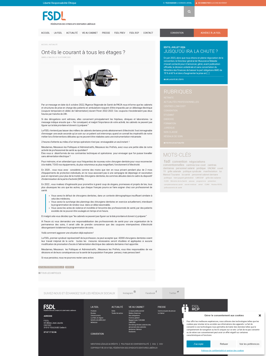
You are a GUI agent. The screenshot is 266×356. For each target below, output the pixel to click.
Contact (148, 33)
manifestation (210, 171)
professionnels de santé (173, 188)
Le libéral (161, 313)
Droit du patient (134, 318)
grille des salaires (213, 178)
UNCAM (211, 168)
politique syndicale (192, 171)
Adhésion (94, 322)
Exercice (69, 267)
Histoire (93, 311)
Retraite (169, 97)
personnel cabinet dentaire (205, 174)
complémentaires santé (173, 185)
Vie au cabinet (90, 33)
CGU (154, 344)
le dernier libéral (178, 3)
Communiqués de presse (166, 311)
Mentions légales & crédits (104, 344)
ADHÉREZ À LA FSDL (211, 33)
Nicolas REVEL (216, 185)
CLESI (166, 181)
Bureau (93, 313)
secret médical (190, 185)
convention (179, 161)
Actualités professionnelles (51, 267)
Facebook (150, 293)
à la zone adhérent (212, 3)
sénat (200, 185)
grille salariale (174, 171)
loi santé (186, 174)
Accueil (45, 33)
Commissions (96, 315)
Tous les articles (50, 273)
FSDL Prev (119, 33)
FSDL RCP (134, 33)
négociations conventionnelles (184, 163)
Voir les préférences (249, 344)
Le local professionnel (136, 311)
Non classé (170, 132)
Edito (113, 311)
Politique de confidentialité (135, 344)
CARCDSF (199, 178)
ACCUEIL (44, 44)
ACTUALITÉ (53, 44)
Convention (176, 33)
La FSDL (58, 33)
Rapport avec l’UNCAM (137, 320)
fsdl (167, 161)
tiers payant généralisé (183, 178)
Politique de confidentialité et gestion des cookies (222, 351)
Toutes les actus (117, 313)
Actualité (72, 33)
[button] (259, 315)
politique (168, 178)
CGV (161, 344)
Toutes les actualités (174, 143)
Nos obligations (134, 315)
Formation (170, 123)
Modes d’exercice (135, 313)
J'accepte (198, 344)
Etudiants (132, 332)
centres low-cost (196, 164)
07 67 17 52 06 (50, 332)
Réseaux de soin (173, 136)
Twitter (172, 293)
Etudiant (169, 114)
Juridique (169, 127)
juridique (201, 168)
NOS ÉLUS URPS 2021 (98, 320)
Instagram (128, 293)
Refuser (224, 344)
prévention (212, 181)
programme (201, 181)
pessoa (191, 181)
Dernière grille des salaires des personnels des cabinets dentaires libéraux (140, 327)
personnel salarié (185, 168)
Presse (106, 33)
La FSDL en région (97, 318)
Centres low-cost (175, 106)
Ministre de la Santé (179, 181)
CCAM (207, 185)
